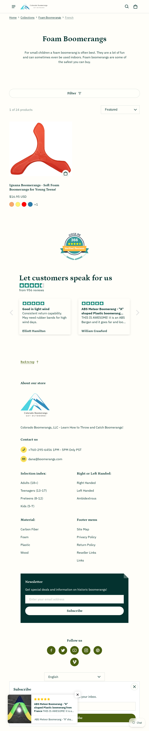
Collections (28, 17)
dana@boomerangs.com (45, 459)
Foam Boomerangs (49, 17)
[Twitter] (63, 650)
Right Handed (86, 483)
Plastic (25, 545)
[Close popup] (134, 686)
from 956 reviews (31, 290)
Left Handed (85, 490)
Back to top (27, 362)
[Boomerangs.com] (33, 6)
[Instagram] (86, 650)
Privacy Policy (86, 537)
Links (80, 560)
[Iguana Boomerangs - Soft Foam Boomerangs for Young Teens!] (40, 148)
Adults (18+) (29, 483)
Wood (25, 552)
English (53, 677)
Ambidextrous (86, 498)
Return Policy (86, 545)
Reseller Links (86, 552)
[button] (127, 6)
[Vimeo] (74, 662)
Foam (25, 537)
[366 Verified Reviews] (74, 262)
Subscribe (74, 611)
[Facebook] (51, 650)
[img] (76, 285)
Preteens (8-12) (32, 498)
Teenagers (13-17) (34, 490)
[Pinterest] (98, 650)
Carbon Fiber (30, 529)
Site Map (83, 529)
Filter (71, 93)
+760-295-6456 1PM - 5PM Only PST (54, 450)
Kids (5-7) (27, 506)
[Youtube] (74, 650)
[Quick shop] (65, 173)
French (69, 17)
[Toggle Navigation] (13, 6)
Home (13, 17)
